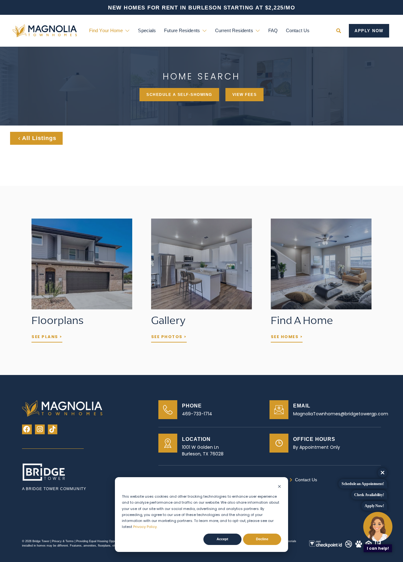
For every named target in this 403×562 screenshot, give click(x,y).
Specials (147, 30)
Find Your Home (106, 30)
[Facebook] (27, 429)
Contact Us (297, 30)
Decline (262, 539)
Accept (222, 539)
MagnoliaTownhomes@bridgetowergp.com (340, 414)
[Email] (279, 409)
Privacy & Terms (63, 541)
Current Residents (234, 30)
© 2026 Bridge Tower (35, 541)
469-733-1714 (197, 414)
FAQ (273, 30)
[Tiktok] (53, 429)
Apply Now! (374, 506)
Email (301, 405)
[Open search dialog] (338, 30)
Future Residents (182, 30)
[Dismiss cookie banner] (279, 487)
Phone (192, 405)
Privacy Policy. (145, 526)
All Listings (39, 138)
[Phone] (167, 409)
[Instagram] (40, 429)
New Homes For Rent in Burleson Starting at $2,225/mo (201, 8)
